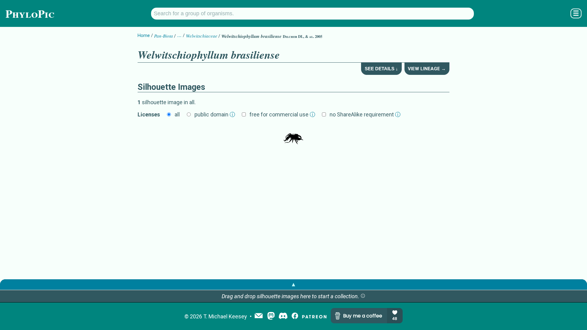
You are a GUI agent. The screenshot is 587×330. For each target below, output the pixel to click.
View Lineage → (427, 69)
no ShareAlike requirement (365, 114)
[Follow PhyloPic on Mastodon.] (271, 316)
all (177, 114)
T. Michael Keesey (225, 316)
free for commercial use (282, 114)
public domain (214, 114)
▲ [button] (293, 284)
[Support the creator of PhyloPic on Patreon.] (314, 316)
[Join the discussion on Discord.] (283, 316)
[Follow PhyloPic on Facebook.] (295, 316)
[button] (362, 296)
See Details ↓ (381, 68)
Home (144, 35)
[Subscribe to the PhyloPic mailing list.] (258, 316)
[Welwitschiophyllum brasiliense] (293, 135)
